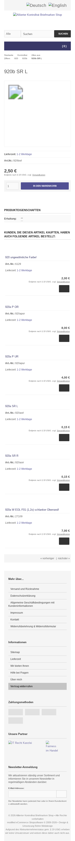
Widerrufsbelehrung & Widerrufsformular (33, 626)
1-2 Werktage (24, 154)
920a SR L (11, 406)
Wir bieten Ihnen (19, 665)
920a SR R (11, 455)
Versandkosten (38, 175)
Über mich (16, 679)
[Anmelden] (15, 5)
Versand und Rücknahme (24, 589)
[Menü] (7, 46)
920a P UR (11, 356)
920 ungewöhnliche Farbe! (21, 257)
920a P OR (12, 306)
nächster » (64, 558)
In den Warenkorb (44, 186)
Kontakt (14, 619)
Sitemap (15, 652)
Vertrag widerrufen (21, 686)
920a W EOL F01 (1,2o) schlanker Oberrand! (32, 509)
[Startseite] (9, 5)
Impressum (16, 612)
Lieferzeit (15, 659)
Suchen (62, 33)
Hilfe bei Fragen (19, 672)
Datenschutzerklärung (22, 595)
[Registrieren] (20, 5)
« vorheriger (47, 558)
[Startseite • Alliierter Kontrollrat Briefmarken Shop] (37, 15)
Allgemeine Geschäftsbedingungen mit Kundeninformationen (31, 604)
